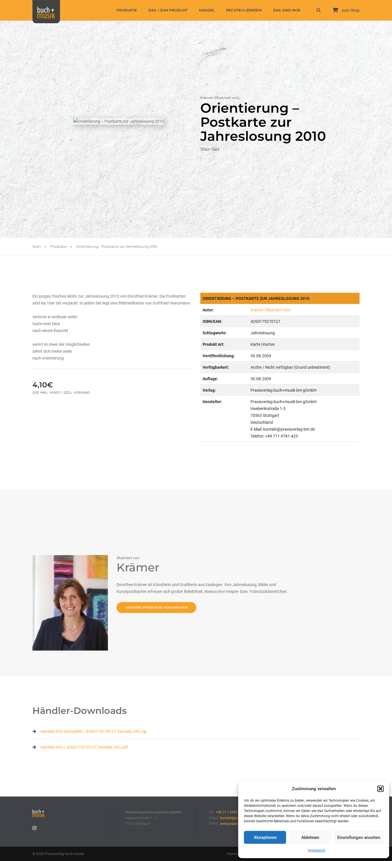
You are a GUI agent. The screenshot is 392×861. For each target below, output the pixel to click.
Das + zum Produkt (167, 10)
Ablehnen (310, 837)
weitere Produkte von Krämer (156, 608)
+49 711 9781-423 (230, 812)
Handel (207, 10)
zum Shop (350, 10)
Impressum (316, 850)
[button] (380, 789)
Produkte (127, 10)
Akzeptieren (265, 837)
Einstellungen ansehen (358, 837)
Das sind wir (286, 10)
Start (36, 246)
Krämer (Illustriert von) (271, 310)
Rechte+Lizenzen (244, 10)
